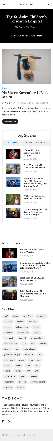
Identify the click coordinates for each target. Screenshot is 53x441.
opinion (7, 371)
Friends (7, 349)
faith (24, 344)
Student (34, 376)
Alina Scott (27, 316)
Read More (10, 121)
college (36, 333)
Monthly (27, 142)
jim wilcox (29, 355)
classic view (23, 333)
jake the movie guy (12, 355)
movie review (34, 360)
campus (7, 327)
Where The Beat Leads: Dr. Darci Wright (31, 153)
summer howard (38, 382)
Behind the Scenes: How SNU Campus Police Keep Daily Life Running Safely (35, 182)
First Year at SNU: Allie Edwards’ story (34, 166)
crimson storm (37, 338)
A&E (6, 316)
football (43, 344)
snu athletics (9, 376)
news (28, 366)
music (18, 366)
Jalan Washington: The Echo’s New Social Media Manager (35, 212)
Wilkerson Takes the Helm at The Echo (34, 197)
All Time (13, 142)
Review (18, 371)
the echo (8, 387)
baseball (20, 322)
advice (15, 316)
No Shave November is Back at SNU (25, 94)
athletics (8, 322)
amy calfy (41, 316)
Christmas (8, 333)
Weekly (40, 142)
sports (22, 376)
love (40, 355)
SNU (36, 371)
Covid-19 (22, 338)
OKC (37, 366)
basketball (33, 322)
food (32, 344)
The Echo (26, 4)
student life (9, 382)
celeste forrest (22, 327)
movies (7, 366)
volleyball (20, 387)
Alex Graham (10, 103)
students (22, 382)
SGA (28, 371)
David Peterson (10, 344)
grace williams (29, 349)
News (4, 88)
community (9, 338)
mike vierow (9, 360)
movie (21, 360)
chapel (36, 327)
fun (17, 349)
